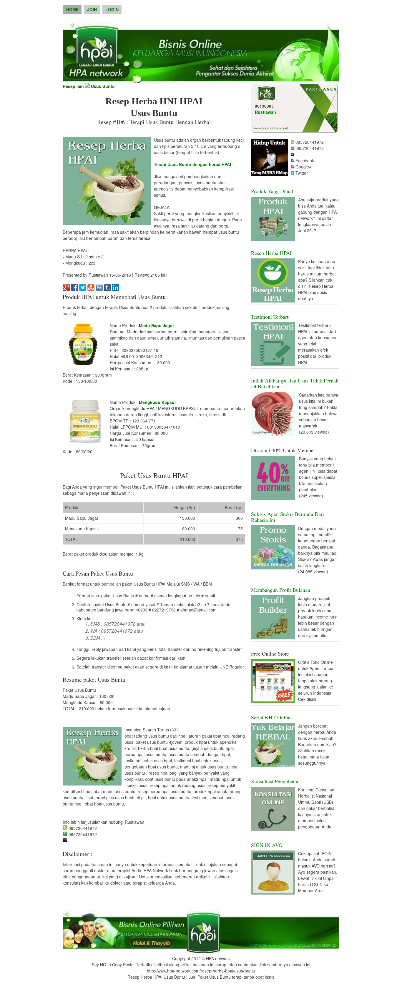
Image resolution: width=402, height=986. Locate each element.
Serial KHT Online (271, 717)
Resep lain (73, 86)
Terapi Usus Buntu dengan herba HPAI (192, 164)
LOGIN (112, 9)
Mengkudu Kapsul (157, 402)
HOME (72, 9)
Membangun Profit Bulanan (280, 589)
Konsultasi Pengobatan (275, 781)
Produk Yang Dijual (272, 191)
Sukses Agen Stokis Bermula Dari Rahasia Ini (287, 516)
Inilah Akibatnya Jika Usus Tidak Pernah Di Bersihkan (294, 383)
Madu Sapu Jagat (156, 325)
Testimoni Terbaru (270, 316)
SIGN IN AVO (267, 844)
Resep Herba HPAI (271, 252)
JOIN (92, 9)
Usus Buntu (103, 86)
